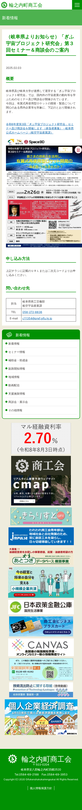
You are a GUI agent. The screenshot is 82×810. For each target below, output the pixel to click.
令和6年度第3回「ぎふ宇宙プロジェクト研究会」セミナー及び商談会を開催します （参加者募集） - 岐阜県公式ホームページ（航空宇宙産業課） (40, 128)
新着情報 (14, 343)
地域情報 (14, 377)
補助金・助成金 (18, 360)
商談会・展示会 (18, 402)
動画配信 (14, 385)
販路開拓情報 (16, 368)
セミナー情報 (16, 352)
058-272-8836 (32, 312)
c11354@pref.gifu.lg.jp (37, 318)
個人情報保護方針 (41, 788)
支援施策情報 (16, 393)
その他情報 (15, 410)
